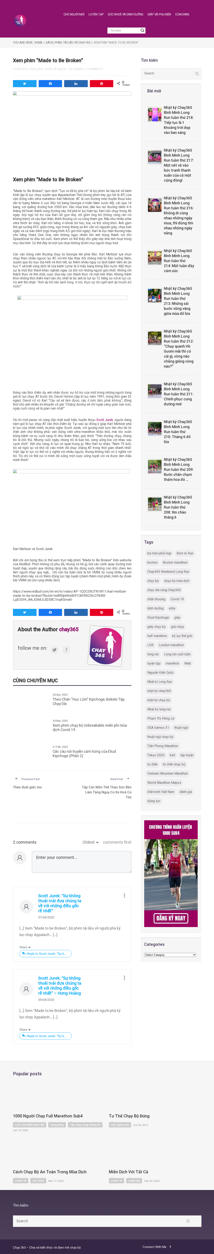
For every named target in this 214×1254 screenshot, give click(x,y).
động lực (153, 801)
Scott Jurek (104, 420)
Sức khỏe (38, 1180)
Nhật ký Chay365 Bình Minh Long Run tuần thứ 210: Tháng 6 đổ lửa (178, 432)
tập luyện (187, 755)
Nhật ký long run (159, 709)
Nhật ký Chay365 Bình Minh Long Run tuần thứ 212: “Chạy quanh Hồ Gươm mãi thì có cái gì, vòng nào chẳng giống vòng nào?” (179, 348)
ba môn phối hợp (159, 553)
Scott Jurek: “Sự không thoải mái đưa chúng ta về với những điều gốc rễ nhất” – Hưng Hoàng (59, 986)
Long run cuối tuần (177, 654)
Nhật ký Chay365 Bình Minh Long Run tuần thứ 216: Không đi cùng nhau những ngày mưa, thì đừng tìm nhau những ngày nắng (179, 215)
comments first (117, 842)
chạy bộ (153, 581)
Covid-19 (177, 599)
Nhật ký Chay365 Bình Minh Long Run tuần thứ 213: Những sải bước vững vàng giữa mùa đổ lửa (178, 301)
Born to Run (185, 553)
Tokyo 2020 (155, 755)
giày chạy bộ (156, 627)
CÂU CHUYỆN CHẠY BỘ (29, 1124)
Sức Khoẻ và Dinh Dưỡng (125, 14)
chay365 (78, 68)
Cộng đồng (57, 1124)
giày (177, 617)
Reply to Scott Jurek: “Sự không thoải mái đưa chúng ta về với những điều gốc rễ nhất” (49, 954)
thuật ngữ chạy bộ (160, 737)
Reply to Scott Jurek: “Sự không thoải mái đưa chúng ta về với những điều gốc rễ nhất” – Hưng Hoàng (49, 1036)
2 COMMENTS (94, 68)
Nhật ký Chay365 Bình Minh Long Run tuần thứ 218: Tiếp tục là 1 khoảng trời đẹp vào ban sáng (179, 120)
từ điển (152, 764)
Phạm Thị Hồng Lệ (160, 718)
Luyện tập (134, 1180)
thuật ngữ (181, 728)
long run (153, 654)
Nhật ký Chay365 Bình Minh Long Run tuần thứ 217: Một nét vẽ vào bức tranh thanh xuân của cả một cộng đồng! (179, 165)
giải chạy (177, 627)
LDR (150, 645)
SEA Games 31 (158, 728)
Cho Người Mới (74, 14)
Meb (187, 663)
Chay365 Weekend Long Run (168, 572)
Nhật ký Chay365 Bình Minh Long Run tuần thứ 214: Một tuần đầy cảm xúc (179, 261)
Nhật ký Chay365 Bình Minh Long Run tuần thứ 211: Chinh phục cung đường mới (179, 394)
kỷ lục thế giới (182, 636)
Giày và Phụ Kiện (159, 14)
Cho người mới (120, 1124)
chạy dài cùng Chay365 (164, 590)
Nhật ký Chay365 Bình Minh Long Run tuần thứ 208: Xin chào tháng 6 (178, 507)
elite (172, 608)
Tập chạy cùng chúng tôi (85, 1124)
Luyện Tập (96, 14)
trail (172, 755)
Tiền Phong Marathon (162, 746)
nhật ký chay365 (159, 691)
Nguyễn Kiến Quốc (160, 673)
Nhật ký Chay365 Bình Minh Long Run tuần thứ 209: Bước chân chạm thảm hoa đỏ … (179, 469)
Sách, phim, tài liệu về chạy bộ (48, 68)
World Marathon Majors (164, 783)
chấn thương (156, 599)
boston (152, 562)
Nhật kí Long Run (159, 682)
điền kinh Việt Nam (160, 792)
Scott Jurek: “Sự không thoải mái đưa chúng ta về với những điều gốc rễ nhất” (59, 903)
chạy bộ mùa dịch (176, 581)
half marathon (157, 636)
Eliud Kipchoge (158, 617)
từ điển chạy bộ (174, 764)
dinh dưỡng (155, 608)
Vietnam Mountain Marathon (167, 773)
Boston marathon (175, 562)
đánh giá (186, 792)
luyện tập (153, 663)
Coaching (182, 14)
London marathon (171, 645)
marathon (172, 663)
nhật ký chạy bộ (158, 700)
